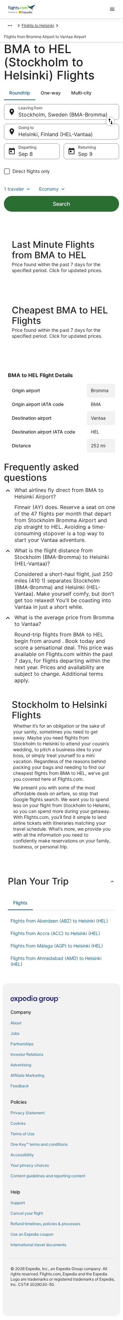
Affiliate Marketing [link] (27, 1075)
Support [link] (17, 1202)
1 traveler (14, 189)
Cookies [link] (18, 1123)
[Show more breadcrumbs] (10, 26)
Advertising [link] (20, 1064)
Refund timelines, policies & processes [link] (45, 1223)
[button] (61, 881)
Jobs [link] (14, 1033)
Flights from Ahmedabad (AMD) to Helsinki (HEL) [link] (55, 961)
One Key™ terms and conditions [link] (39, 1144)
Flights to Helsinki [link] (38, 25)
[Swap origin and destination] (110, 121)
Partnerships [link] (21, 1043)
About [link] (15, 1022)
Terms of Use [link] (22, 1133)
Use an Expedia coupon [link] (31, 1234)
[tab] (19, 93)
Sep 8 (25, 154)
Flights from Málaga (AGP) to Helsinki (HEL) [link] (56, 945)
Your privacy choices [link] (29, 1165)
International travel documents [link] (38, 1244)
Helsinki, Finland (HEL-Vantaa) (55, 134)
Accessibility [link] (22, 1154)
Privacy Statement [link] (27, 1112)
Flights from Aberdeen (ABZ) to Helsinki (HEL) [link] (59, 921)
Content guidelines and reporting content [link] (47, 1175)
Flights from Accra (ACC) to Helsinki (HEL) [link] (55, 933)
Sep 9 (85, 154)
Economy (49, 189)
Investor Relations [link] (26, 1054)
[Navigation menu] (112, 9)
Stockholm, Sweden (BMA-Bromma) (63, 114)
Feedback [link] (19, 1085)
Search (61, 204)
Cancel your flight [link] (26, 1213)
